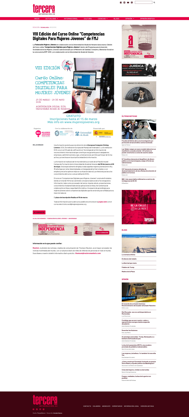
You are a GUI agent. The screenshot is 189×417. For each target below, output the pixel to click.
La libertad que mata (129, 263)
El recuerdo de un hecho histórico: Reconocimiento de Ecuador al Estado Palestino (139, 304)
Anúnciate (106, 406)
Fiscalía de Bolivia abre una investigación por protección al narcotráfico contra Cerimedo (137, 141)
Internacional (71, 19)
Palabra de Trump (128, 267)
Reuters (36, 248)
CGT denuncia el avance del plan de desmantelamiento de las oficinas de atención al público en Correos (139, 170)
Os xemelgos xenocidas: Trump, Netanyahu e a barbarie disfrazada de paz (138, 337)
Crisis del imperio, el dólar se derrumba (135, 370)
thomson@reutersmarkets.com (88, 253)
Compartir (39, 212)
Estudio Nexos (57, 413)
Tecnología (44, 27)
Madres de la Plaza (128, 271)
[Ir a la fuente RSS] (132, 2)
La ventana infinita (128, 254)
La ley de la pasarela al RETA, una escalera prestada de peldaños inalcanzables (136, 346)
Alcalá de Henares (39, 218)
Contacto (87, 406)
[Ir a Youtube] (128, 2)
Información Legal (131, 406)
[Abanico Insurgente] (139, 95)
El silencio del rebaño (129, 259)
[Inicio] (44, 9)
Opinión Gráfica (147, 19)
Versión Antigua (147, 406)
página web (102, 202)
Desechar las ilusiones (129, 330)
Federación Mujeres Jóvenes (57, 218)
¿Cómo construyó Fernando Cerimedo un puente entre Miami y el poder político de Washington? (139, 362)
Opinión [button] (129, 19)
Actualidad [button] (51, 19)
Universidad (72, 218)
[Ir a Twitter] (124, 2)
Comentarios (117, 406)
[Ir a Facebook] (121, 2)
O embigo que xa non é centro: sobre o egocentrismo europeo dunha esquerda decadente (136, 322)
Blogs (116, 19)
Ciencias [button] (102, 19)
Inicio (36, 19)
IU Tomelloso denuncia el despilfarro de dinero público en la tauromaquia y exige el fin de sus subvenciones (138, 160)
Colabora (97, 406)
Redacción (36, 27)
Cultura (88, 19)
